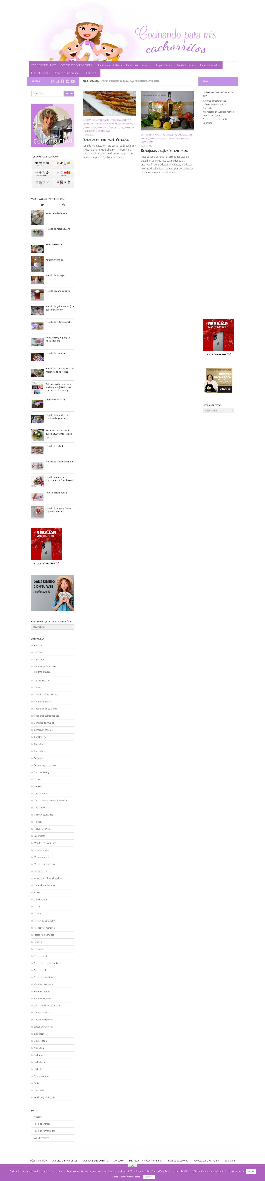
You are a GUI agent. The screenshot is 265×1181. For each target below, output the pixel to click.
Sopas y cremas (42, 1076)
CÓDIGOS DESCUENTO (44, 65)
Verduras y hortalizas (97, 131)
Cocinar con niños (43, 701)
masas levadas (41, 850)
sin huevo (103, 127)
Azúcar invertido (54, 260)
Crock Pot (39, 744)
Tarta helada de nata (56, 213)
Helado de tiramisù (55, 353)
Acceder (38, 1116)
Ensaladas (39, 758)
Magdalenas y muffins (45, 843)
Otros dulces (40, 871)
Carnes (37, 687)
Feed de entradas (43, 1123)
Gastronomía (40, 793)
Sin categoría (40, 1041)
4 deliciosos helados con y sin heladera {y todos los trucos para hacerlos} (59, 387)
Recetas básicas (42, 956)
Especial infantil (39, 73)
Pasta (37, 906)
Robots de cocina (43, 1012)
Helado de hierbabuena (58, 229)
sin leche (129, 127)
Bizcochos (39, 659)
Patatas (38, 913)
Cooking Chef (40, 737)
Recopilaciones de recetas (47, 1005)
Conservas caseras (43, 730)
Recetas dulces (41, 970)
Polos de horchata (55, 399)
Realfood (88, 123)
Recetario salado (209, 65)
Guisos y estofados (43, 814)
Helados (38, 821)
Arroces (38, 645)
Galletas (38, 786)
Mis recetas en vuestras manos (218, 111)
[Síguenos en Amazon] (58, 81)
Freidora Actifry (120, 120)
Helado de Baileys (55, 275)
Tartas (37, 1083)
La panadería (163, 65)
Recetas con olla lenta (110, 65)
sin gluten (90, 127)
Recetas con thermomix (139, 65)
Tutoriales (39, 1090)
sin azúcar (39, 1033)
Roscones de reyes (43, 1019)
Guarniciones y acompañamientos (51, 800)
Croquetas (39, 751)
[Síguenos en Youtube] (72, 81)
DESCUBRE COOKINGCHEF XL (77, 65)
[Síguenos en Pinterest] (67, 81)
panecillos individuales (45, 885)
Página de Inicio (38, 1160)
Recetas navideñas (43, 977)
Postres (38, 942)
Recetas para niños (43, 984)
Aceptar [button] (251, 1171)
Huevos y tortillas (43, 828)
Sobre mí (207, 123)
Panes (37, 892)
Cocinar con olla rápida (45, 708)
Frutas (37, 779)
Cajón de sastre (42, 680)
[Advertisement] (218, 221)
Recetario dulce (185, 65)
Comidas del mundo (44, 722)
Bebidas (38, 652)
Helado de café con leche (59, 322)
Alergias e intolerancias (67, 73)
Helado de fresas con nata (59, 461)
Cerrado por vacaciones (46, 694)
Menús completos (43, 857)
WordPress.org (41, 1138)
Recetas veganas (125, 123)
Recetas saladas (105, 123)
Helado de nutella (55, 446)
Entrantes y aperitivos (96, 120)
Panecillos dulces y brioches (48, 878)
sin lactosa (116, 127)
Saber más (149, 1177)
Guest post (39, 807)
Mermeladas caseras (44, 864)
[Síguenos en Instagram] (53, 81)
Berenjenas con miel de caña (106, 139)
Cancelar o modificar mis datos (126, 1177)
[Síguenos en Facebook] (62, 81)
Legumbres (39, 836)
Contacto (91, 73)
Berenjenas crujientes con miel (164, 150)
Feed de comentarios (44, 1131)
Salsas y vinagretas (43, 1026)
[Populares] (42, 205)
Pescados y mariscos (44, 927)
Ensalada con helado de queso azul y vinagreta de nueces (59, 433)
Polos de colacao (54, 244)
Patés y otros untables (45, 920)
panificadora (40, 899)
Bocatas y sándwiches (45, 666)
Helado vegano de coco (58, 291)
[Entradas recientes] (63, 205)
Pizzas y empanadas (44, 934)
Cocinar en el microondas (46, 715)
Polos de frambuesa (56, 492)
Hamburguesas (44, 671)
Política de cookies (212, 115)
